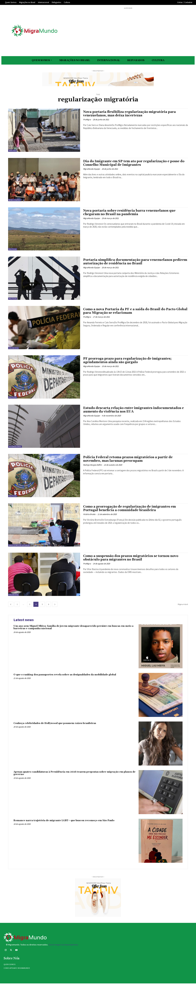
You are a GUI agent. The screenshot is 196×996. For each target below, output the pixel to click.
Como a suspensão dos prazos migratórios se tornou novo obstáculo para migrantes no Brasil (130, 558)
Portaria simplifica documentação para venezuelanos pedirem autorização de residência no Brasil (135, 261)
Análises (12, 151)
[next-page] (54, 604)
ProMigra (87, 119)
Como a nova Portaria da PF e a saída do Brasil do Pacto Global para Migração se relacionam (135, 311)
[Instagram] (6, 950)
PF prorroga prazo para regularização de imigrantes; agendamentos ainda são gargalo (127, 360)
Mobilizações (14, 200)
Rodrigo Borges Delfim (92, 465)
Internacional (15, 447)
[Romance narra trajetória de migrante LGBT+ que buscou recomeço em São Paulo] (161, 841)
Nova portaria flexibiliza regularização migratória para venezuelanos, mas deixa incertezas (129, 113)
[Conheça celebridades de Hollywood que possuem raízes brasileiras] (161, 744)
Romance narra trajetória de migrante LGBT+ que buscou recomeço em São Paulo (63, 820)
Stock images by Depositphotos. (64, 944)
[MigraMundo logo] (34, 30)
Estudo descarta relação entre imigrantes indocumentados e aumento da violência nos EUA (133, 410)
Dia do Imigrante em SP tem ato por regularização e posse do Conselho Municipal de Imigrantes (133, 163)
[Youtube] (16, 950)
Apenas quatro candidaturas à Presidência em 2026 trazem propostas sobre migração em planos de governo (74, 773)
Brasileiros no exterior (19, 545)
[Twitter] (11, 950)
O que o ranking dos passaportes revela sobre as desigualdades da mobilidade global (64, 674)
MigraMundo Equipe (91, 169)
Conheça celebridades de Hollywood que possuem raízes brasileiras (54, 723)
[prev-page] (10, 604)
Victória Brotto (89, 514)
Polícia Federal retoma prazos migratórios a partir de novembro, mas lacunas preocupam (128, 459)
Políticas (13, 249)
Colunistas (13, 348)
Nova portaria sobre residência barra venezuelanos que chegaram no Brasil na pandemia (129, 212)
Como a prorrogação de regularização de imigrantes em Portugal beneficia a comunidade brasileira (129, 508)
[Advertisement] (128, 31)
